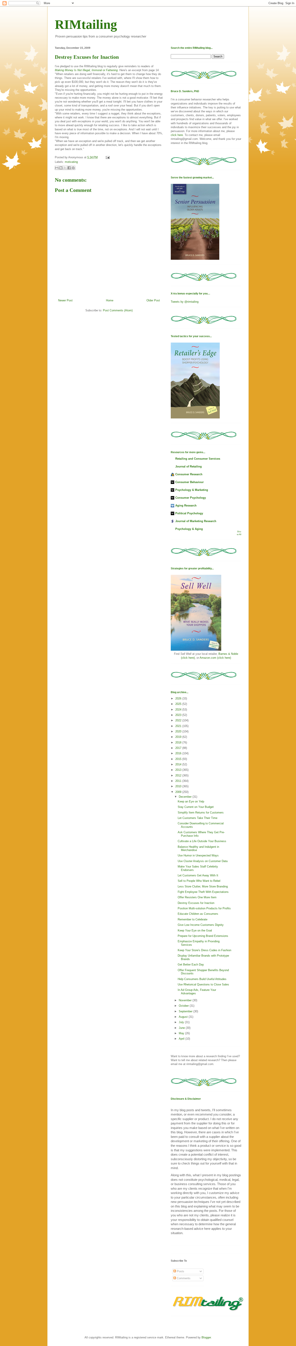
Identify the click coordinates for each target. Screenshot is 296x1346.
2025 (178, 704)
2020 (178, 731)
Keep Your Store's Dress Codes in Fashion (204, 950)
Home (109, 300)
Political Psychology (189, 513)
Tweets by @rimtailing (184, 301)
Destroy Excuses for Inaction (196, 903)
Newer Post (65, 300)
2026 (178, 698)
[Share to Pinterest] (73, 168)
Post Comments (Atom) (118, 310)
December (185, 796)
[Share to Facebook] (69, 168)
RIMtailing (86, 24)
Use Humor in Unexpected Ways (198, 855)
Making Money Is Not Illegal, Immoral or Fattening (86, 70)
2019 (178, 736)
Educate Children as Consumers (198, 913)
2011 (178, 780)
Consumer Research (188, 474)
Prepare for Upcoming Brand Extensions (203, 936)
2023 (178, 715)
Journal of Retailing (188, 466)
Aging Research (186, 505)
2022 (178, 720)
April (182, 1038)
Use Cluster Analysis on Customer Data (203, 861)
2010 (178, 786)
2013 (178, 769)
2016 (178, 753)
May (182, 1033)
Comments (183, 1278)
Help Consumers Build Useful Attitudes (202, 979)
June (182, 1027)
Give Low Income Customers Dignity (201, 924)
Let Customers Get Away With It (198, 875)
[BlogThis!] (61, 168)
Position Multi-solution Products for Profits (204, 908)
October (184, 1005)
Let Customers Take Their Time (197, 818)
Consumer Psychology (190, 497)
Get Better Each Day (191, 964)
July (182, 1022)
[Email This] (57, 168)
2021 (178, 726)
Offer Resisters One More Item (197, 897)
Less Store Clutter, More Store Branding (203, 886)
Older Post (153, 300)
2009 (178, 792)
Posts (180, 1271)
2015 (178, 759)
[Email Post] (107, 157)
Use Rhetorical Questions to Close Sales (203, 984)
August (184, 1016)
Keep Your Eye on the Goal (195, 930)
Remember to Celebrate (192, 919)
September (186, 1011)
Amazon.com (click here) (215, 657)
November (185, 1000)
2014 (178, 764)
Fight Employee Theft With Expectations (203, 892)
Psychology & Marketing (191, 490)
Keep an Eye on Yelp (191, 801)
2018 (178, 742)
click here (177, 135)
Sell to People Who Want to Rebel (199, 880)
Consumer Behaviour (189, 482)
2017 (178, 748)
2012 (178, 775)
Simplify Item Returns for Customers (201, 812)
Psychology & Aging (189, 529)
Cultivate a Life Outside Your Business (202, 841)
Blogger (206, 1337)
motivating (71, 161)
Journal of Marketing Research (195, 521)
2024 (178, 709)
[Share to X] (65, 168)
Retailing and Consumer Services (197, 458)
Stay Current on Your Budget (196, 807)
